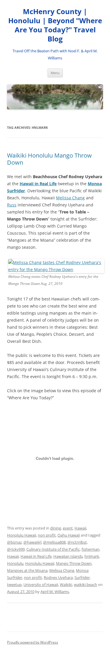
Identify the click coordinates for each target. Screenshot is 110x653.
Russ (11, 205)
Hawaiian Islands (68, 556)
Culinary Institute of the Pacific (53, 549)
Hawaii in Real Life (38, 183)
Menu (55, 73)
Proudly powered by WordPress (32, 642)
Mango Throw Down (74, 563)
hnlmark (91, 556)
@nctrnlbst (77, 542)
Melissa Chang (70, 198)
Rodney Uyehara (58, 577)
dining (55, 528)
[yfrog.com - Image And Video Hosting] (56, 269)
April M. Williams (54, 591)
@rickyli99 (16, 549)
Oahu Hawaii (68, 535)
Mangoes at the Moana (27, 570)
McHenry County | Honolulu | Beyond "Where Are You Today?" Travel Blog (55, 25)
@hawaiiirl (32, 542)
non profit (47, 535)
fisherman (90, 549)
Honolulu (15, 563)
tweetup (14, 584)
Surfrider (82, 577)
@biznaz (14, 542)
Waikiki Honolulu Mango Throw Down (49, 158)
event (68, 528)
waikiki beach (85, 584)
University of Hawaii (40, 584)
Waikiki (66, 584)
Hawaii (80, 528)
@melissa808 (54, 542)
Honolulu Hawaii (21, 535)
